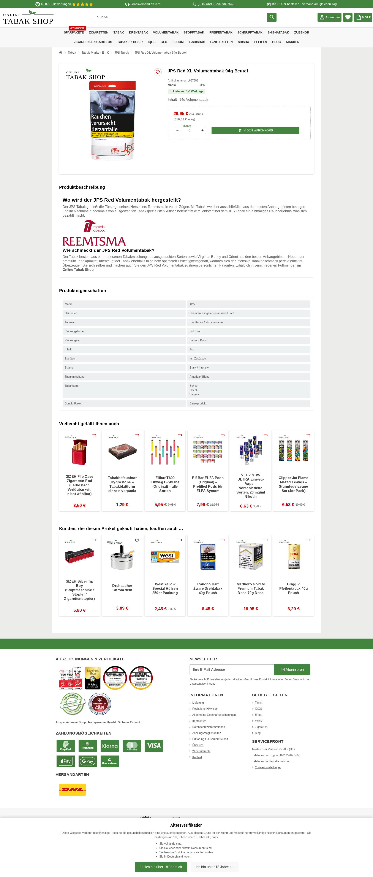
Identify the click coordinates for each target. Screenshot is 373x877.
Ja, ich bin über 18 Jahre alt (161, 867)
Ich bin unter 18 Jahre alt (214, 867)
